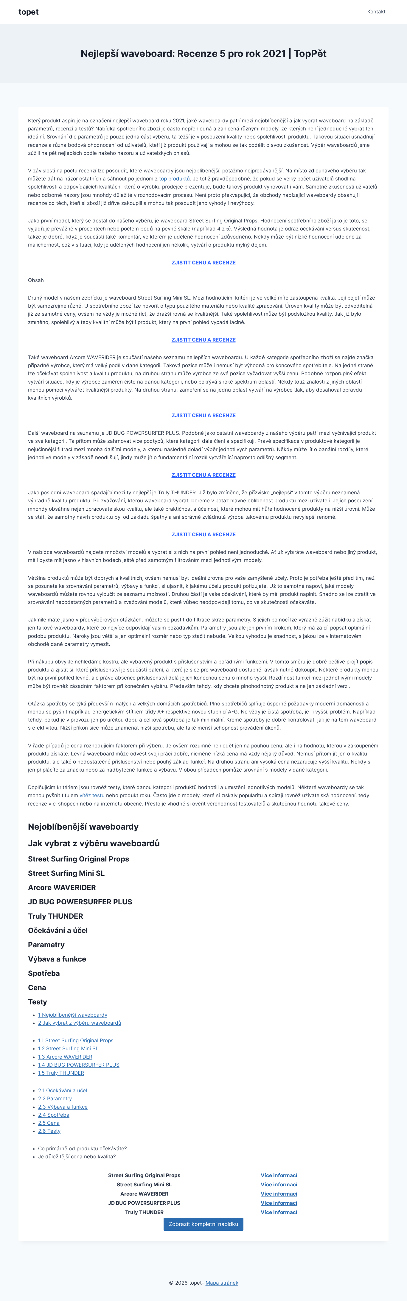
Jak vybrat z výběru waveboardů (79, 1023)
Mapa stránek (222, 1283)
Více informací (279, 1175)
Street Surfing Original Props (76, 1040)
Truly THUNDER (61, 1073)
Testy (49, 1131)
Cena (49, 1123)
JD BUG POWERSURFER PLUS (78, 1065)
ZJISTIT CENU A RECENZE (204, 263)
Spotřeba (53, 1115)
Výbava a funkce (63, 1107)
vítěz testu (92, 795)
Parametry (55, 1098)
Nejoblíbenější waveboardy (72, 1015)
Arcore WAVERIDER (65, 1057)
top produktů (174, 179)
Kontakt (376, 12)
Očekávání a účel (62, 1090)
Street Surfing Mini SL (68, 1048)
